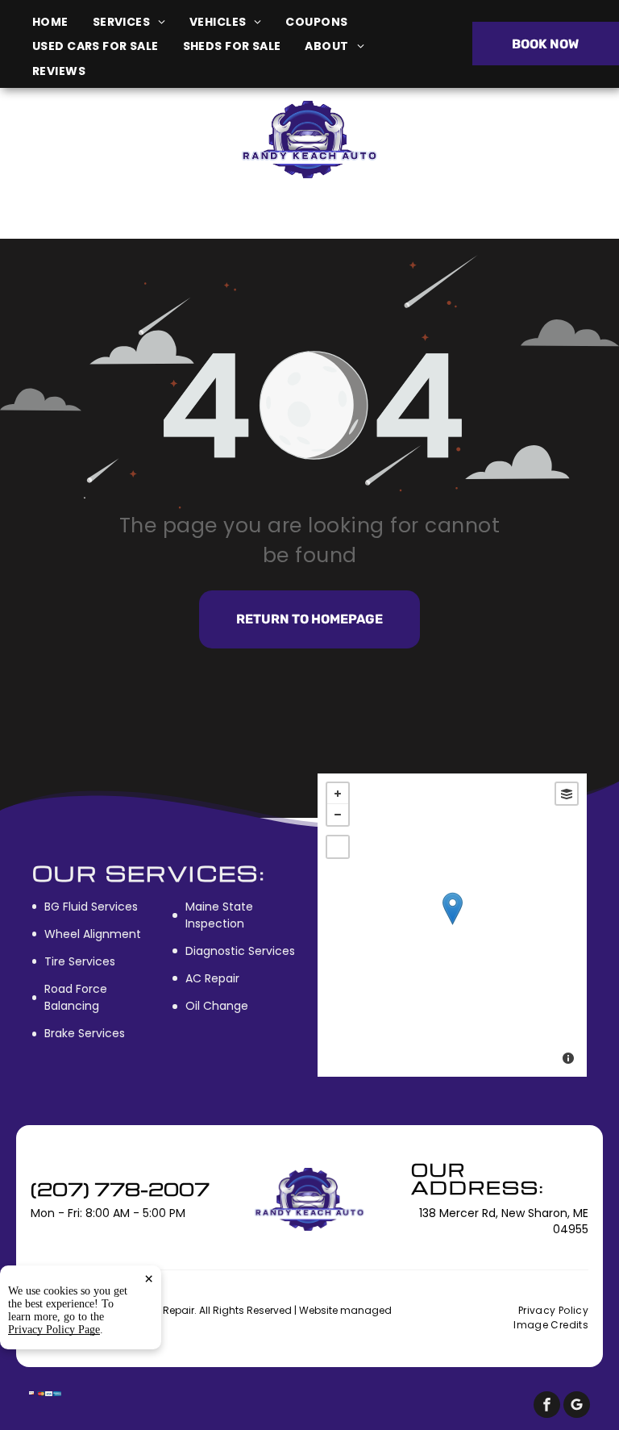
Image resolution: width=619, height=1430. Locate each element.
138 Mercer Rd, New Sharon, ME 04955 (108, 148)
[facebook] (547, 1406)
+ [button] (337, 793)
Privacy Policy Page (54, 1330)
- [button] (337, 814)
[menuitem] (62, 22)
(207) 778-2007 (513, 139)
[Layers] (566, 793)
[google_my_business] (576, 1406)
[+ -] (452, 925)
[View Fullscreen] (337, 846)
